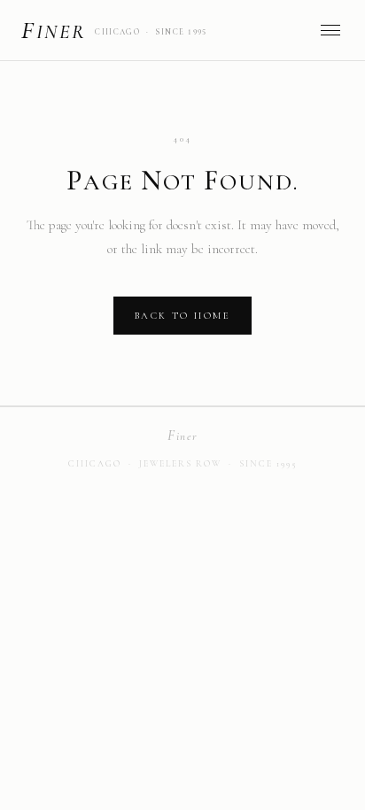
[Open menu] (330, 30)
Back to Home (182, 315)
